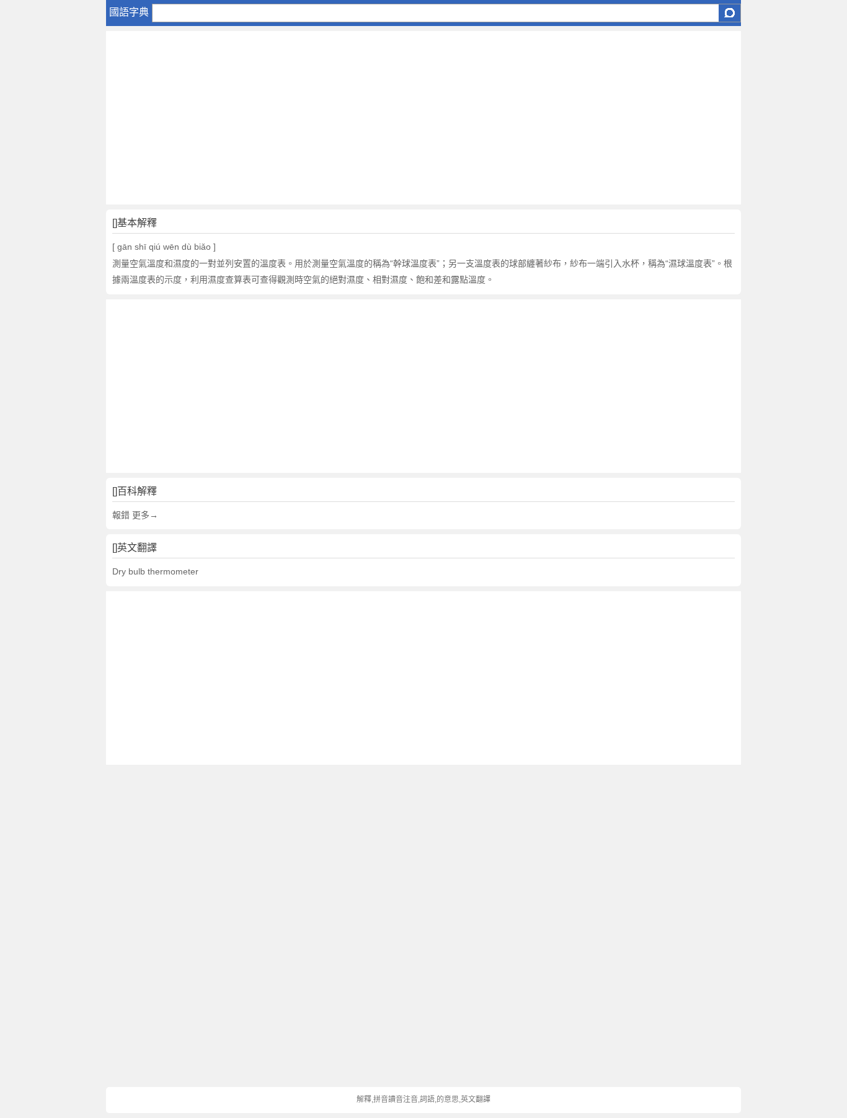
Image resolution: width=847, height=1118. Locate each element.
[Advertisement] (424, 118)
